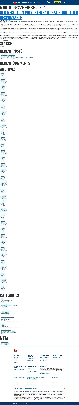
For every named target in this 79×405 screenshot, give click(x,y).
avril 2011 (2, 287)
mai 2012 (2, 273)
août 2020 (3, 157)
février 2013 (3, 262)
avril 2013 (2, 260)
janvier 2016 (3, 222)
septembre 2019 (4, 170)
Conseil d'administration (5, 301)
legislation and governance (5, 313)
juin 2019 (2, 173)
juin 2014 (2, 244)
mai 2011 (2, 286)
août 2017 (3, 199)
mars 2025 (3, 92)
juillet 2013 (3, 256)
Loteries (20, 2)
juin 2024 (2, 102)
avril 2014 (2, 247)
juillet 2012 (3, 270)
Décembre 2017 (4, 195)
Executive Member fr (4, 306)
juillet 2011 (3, 283)
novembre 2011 (4, 280)
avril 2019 (2, 176)
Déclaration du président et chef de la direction (9, 305)
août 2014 (3, 242)
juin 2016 (2, 216)
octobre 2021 (3, 140)
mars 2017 (3, 205)
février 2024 (3, 107)
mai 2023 (2, 118)
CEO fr (2, 299)
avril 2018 (2, 190)
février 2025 (3, 93)
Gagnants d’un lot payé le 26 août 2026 (8, 56)
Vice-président (3, 333)
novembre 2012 (4, 266)
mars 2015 (3, 234)
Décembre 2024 (4, 95)
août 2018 (3, 185)
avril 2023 (2, 119)
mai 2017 (2, 203)
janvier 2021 (3, 151)
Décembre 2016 (4, 209)
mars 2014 (3, 248)
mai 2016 (2, 217)
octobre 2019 (3, 169)
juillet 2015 (3, 229)
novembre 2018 (4, 182)
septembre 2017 (4, 198)
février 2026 (3, 79)
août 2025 (3, 86)
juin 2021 (2, 145)
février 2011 (3, 289)
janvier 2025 (3, 94)
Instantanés (24, 2)
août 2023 (3, 114)
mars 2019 (3, 177)
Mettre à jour (5, 40)
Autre (2, 298)
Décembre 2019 (4, 166)
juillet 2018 (3, 186)
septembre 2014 (4, 241)
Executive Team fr (4, 307)
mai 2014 (2, 245)
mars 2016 (3, 219)
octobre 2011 (3, 281)
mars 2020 (3, 163)
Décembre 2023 (4, 109)
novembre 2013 (4, 251)
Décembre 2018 (4, 180)
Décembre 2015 (4, 223)
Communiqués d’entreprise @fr (6, 300)
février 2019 (3, 178)
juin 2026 (2, 74)
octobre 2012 (3, 267)
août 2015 (3, 228)
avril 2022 (2, 133)
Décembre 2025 (4, 81)
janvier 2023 (3, 122)
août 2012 (3, 269)
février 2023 (3, 121)
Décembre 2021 (4, 138)
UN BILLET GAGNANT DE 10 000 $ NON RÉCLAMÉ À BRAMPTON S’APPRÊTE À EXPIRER (17, 57)
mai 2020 (2, 160)
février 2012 (3, 276)
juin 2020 (2, 159)
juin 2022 (2, 131)
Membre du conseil (4, 315)
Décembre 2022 (4, 124)
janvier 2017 (3, 208)
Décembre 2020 (4, 152)
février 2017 (3, 206)
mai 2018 (2, 189)
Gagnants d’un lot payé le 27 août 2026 (8, 55)
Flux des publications (4, 342)
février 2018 (3, 192)
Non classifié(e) (3, 320)
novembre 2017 (4, 196)
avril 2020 (2, 161)
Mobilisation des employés (5, 319)
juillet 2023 (3, 115)
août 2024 (3, 100)
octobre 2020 (3, 154)
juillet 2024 (3, 101)
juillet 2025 (3, 87)
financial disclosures (4, 308)
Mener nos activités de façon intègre (7, 317)
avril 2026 (2, 76)
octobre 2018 (3, 183)
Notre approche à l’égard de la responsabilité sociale (10, 321)
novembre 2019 (4, 167)
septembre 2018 (4, 184)
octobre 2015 (3, 225)
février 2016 (3, 221)
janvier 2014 (3, 249)
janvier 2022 (3, 137)
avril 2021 (2, 147)
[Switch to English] (62, 2)
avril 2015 (2, 232)
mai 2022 (2, 132)
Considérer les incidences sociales (7, 302)
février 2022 (3, 135)
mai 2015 (2, 231)
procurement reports (4, 326)
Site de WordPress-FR (5, 344)
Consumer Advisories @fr (5, 304)
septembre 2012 (4, 268)
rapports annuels (4, 328)
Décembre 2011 (4, 279)
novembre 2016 (4, 210)
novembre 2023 (4, 111)
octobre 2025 (3, 83)
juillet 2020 (3, 158)
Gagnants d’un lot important (6, 311)
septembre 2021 (4, 141)
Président (3, 325)
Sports (31, 2)
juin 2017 (2, 202)
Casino (28, 2)
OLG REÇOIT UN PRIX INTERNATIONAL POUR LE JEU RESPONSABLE (39, 14)
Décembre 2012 (4, 264)
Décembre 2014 (4, 237)
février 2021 (3, 150)
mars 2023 (3, 120)
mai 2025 (2, 89)
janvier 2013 (3, 263)
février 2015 (3, 235)
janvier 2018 (3, 193)
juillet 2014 (3, 243)
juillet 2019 (3, 172)
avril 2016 (2, 218)
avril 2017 (2, 204)
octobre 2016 (3, 211)
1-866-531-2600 (50, 391)
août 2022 (3, 128)
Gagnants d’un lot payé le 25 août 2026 (8, 58)
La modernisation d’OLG (5, 312)
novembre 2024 (4, 96)
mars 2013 (3, 261)
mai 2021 (2, 146)
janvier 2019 (3, 179)
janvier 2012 (3, 277)
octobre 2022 (3, 126)
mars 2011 (3, 288)
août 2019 (3, 171)
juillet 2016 (3, 215)
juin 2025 (2, 88)
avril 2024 (2, 105)
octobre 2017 (3, 197)
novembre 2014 (4, 238)
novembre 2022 (4, 125)
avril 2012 (2, 274)
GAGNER (35, 2)
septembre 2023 (4, 113)
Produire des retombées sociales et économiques (9, 327)
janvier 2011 (3, 290)
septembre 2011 (4, 282)
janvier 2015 (3, 236)
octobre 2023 (3, 112)
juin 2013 (2, 257)
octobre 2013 (3, 253)
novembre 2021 (4, 139)
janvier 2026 (3, 80)
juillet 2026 (3, 73)
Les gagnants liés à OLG (5, 314)
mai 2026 (2, 75)
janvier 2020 (3, 165)
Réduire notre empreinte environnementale (8, 332)
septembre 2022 (4, 127)
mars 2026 (3, 77)
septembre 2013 (4, 254)
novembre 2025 (4, 82)
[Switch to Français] (64, 2)
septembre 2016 (4, 212)
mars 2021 (3, 148)
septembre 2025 (4, 85)
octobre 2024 (3, 98)
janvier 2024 (3, 108)
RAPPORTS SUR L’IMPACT (6, 330)
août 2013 (3, 255)
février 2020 (3, 164)
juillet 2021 (3, 144)
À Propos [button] (38, 2)
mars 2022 (3, 134)
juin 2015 (2, 230)
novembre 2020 (4, 153)
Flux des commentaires (5, 343)
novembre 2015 (4, 224)
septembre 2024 (4, 99)
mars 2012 (3, 275)
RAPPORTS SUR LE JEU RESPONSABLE (8, 331)
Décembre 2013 (4, 250)
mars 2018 (3, 191)
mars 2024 (3, 106)
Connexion (3, 340)
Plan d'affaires (3, 324)
